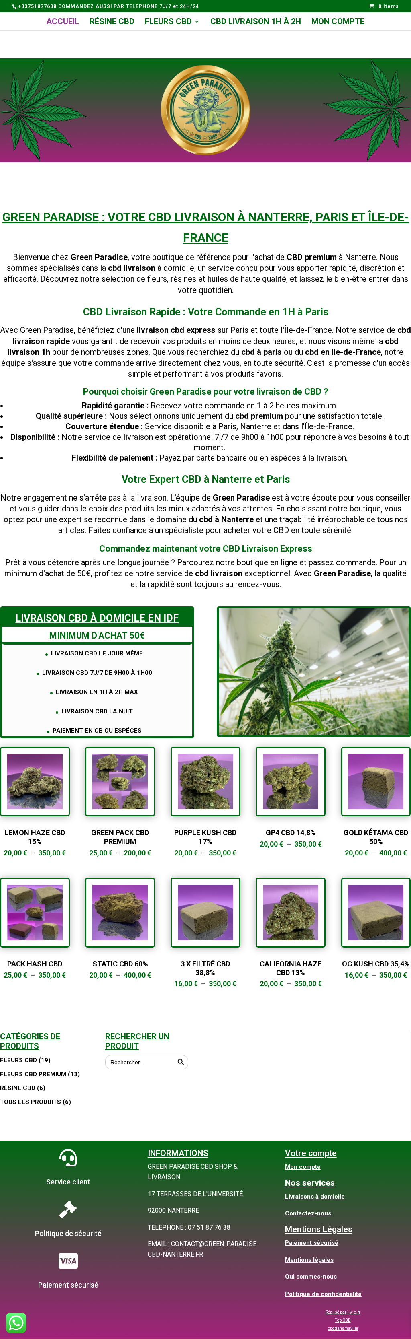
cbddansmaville (343, 1328)
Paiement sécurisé (68, 1285)
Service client (68, 1182)
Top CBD (343, 1320)
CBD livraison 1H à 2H (255, 22)
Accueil (62, 22)
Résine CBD (112, 22)
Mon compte (337, 22)
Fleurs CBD (168, 22)
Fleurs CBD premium (33, 1074)
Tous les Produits (30, 1102)
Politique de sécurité (68, 1233)
